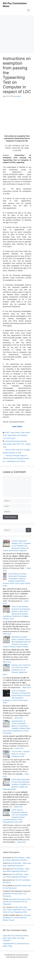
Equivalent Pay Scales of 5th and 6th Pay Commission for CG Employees (17, 901)
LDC (22, 444)
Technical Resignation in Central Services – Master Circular (17, 917)
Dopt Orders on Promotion (17, 435)
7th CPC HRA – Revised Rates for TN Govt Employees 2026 (20, 754)
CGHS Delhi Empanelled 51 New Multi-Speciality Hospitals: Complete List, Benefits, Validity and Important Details (17, 784)
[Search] (28, 530)
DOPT (7, 432)
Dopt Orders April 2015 (11, 444)
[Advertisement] (17, 32)
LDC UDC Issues (9, 438)
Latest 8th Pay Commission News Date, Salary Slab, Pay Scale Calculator (15, 938)
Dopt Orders (15, 432)
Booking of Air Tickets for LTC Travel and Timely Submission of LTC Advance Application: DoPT (17, 670)
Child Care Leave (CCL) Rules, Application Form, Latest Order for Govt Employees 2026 (17, 909)
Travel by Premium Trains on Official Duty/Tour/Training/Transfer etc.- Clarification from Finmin (16, 458)
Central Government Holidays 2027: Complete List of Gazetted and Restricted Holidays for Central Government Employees (17, 545)
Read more (7, 634)
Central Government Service (16, 441)
